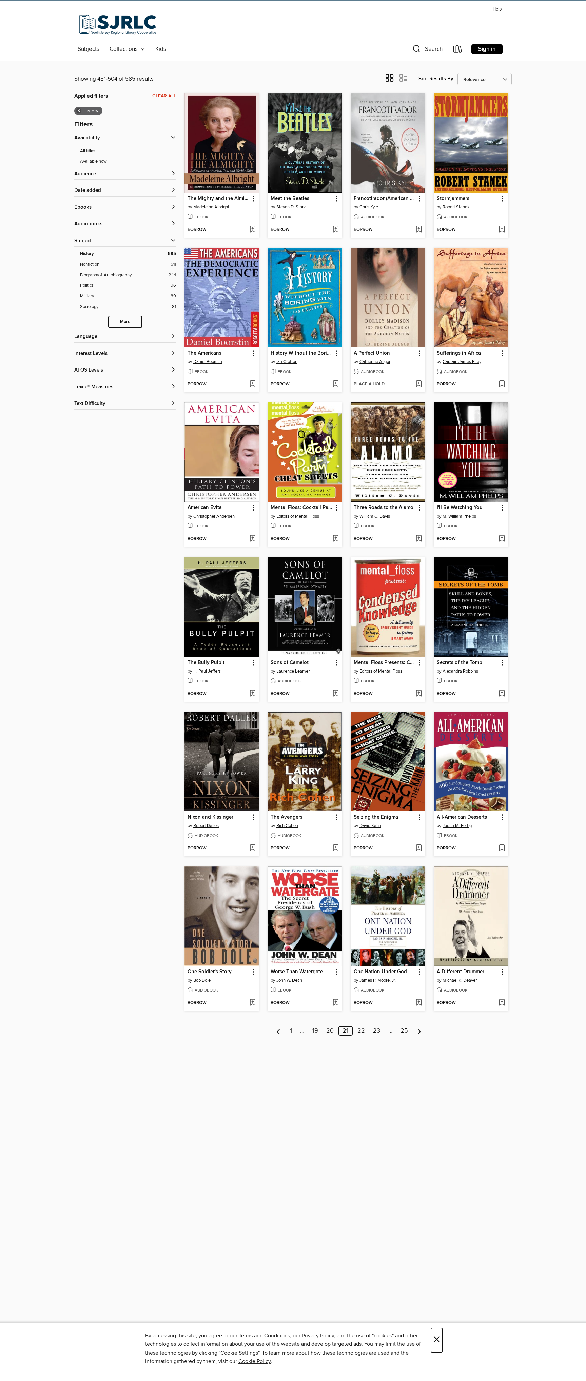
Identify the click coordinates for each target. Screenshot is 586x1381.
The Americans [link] (204, 353)
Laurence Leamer (293, 671)
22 (361, 1031)
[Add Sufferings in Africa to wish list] (501, 384)
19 (315, 1031)
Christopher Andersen (214, 516)
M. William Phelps (459, 516)
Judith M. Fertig (457, 825)
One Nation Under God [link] (380, 972)
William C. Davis (374, 516)
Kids (160, 49)
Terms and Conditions (264, 1335)
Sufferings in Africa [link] (459, 353)
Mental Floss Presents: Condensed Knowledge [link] (385, 663)
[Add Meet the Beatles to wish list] (335, 229)
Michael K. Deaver (460, 980)
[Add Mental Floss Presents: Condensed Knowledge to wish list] (418, 693)
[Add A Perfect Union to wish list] (418, 384)
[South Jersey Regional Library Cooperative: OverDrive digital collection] (118, 23)
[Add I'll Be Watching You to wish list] (501, 539)
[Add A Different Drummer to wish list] (501, 1003)
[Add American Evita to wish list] (252, 539)
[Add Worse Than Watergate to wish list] (335, 1003)
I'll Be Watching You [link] (460, 508)
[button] (427, 50)
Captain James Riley (462, 361)
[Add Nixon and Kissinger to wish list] (252, 848)
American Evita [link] (205, 508)
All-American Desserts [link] (462, 817)
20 (330, 1031)
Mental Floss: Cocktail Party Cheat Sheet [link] (302, 508)
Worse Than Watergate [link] (297, 972)
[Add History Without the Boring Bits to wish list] (335, 384)
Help (497, 9)
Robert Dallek (206, 825)
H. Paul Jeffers (207, 671)
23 (376, 1031)
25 (404, 1031)
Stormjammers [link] (453, 199)
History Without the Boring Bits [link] (302, 353)
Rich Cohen (287, 825)
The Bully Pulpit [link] (206, 663)
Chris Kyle (368, 207)
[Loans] (458, 50)
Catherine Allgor (374, 361)
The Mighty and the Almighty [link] (219, 199)
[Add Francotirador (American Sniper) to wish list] (418, 229)
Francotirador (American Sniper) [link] (385, 199)
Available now (93, 161)
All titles (87, 151)
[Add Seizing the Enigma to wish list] (418, 848)
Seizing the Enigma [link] (376, 817)
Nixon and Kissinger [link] (210, 817)
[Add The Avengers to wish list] (335, 848)
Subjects (88, 49)
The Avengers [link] (286, 817)
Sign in (487, 49)
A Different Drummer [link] (460, 972)
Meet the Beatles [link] (290, 199)
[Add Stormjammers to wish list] (501, 229)
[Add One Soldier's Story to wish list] (252, 1003)
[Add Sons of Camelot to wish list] (335, 693)
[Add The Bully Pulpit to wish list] (252, 693)
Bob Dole (202, 980)
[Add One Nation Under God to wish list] (418, 1003)
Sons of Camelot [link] (290, 663)
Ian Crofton (286, 361)
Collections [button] (125, 49)
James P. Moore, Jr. (377, 980)
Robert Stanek (456, 207)
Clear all (164, 96)
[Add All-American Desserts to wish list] (501, 848)
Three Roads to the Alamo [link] (383, 508)
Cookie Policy (254, 1361)
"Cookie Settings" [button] (239, 1352)
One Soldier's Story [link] (210, 972)
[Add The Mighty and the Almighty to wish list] (252, 229)
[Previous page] (278, 1031)
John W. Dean (289, 980)
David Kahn (370, 825)
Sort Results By (435, 79)
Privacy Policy (318, 1335)
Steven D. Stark (291, 207)
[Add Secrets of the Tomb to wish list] (501, 693)
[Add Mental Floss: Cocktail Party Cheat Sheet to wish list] (335, 539)
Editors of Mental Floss (297, 516)
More (125, 322)
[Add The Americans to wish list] (252, 384)
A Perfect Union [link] (372, 353)
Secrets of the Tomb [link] (459, 663)
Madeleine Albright (211, 207)
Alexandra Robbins (460, 671)
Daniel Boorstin (207, 361)
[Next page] (419, 1031)
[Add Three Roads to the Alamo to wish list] (418, 539)
